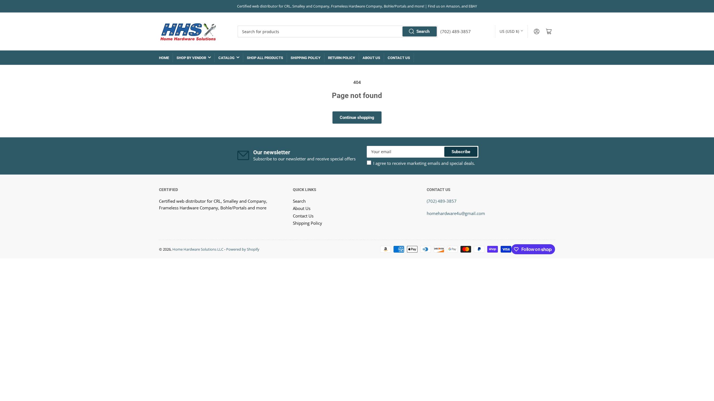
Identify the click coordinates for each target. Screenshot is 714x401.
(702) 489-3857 (442, 201)
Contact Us (399, 58)
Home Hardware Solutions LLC (197, 249)
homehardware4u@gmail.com (456, 213)
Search (423, 31)
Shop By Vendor (191, 58)
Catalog (226, 58)
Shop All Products (265, 58)
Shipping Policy (305, 58)
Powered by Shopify (242, 249)
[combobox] (338, 31)
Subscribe (461, 151)
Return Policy (341, 58)
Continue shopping (357, 117)
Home (164, 58)
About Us (371, 58)
